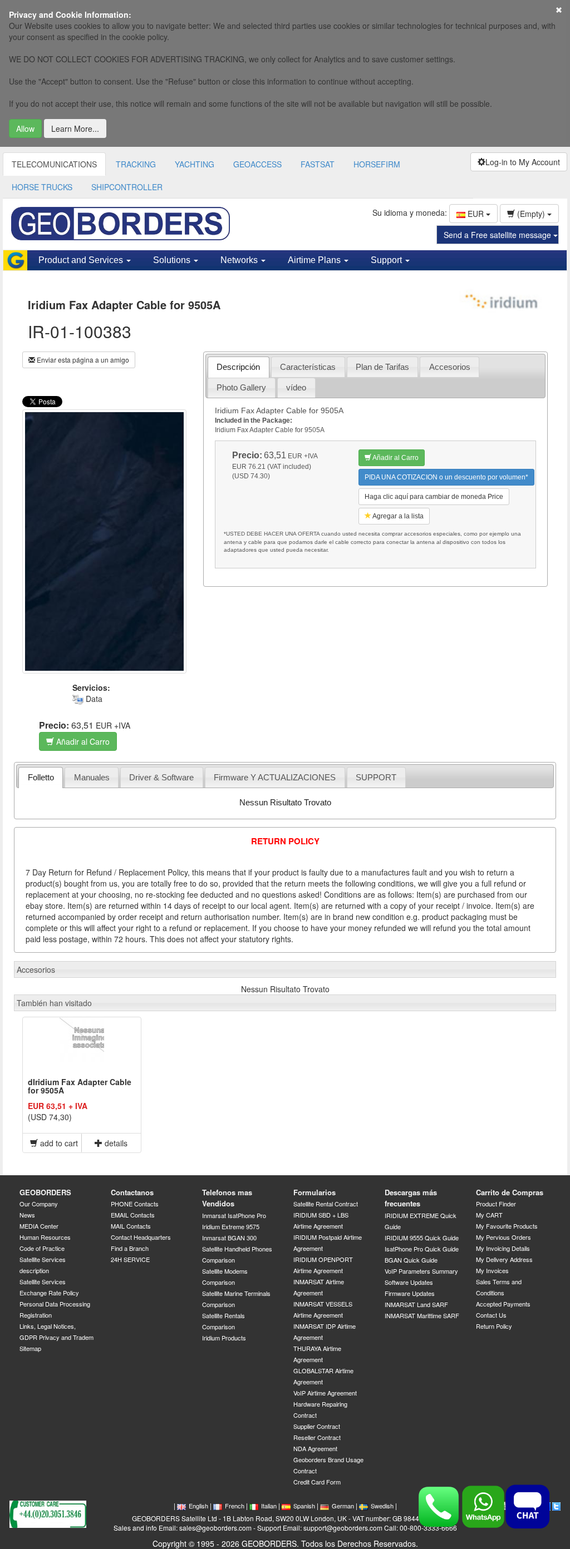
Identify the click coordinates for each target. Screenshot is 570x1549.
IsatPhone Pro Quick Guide (422, 1248)
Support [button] (387, 260)
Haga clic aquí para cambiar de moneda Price (434, 497)
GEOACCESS (257, 164)
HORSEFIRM (376, 164)
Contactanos (132, 1192)
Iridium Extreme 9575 (230, 1226)
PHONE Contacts (135, 1203)
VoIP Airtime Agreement (325, 1392)
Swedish (382, 1505)
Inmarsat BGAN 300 (229, 1237)
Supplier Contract (316, 1426)
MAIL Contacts (131, 1225)
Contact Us (491, 1314)
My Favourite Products (507, 1225)
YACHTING (194, 164)
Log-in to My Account (522, 161)
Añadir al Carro (82, 741)
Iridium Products (224, 1337)
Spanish (304, 1505)
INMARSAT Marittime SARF (422, 1315)
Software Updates (409, 1282)
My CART (489, 1214)
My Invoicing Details (503, 1248)
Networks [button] (240, 260)
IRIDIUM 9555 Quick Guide (422, 1237)
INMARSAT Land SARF (416, 1304)
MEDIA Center (38, 1225)
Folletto (41, 777)
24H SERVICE (130, 1259)
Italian (269, 1505)
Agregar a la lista (397, 516)
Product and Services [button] (81, 260)
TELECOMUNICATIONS (54, 164)
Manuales (92, 777)
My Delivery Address (504, 1259)
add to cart (58, 1143)
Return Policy (494, 1326)
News (27, 1214)
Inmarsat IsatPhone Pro (234, 1215)
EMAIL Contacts (133, 1214)
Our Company (38, 1203)
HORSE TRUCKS (42, 186)
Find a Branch (130, 1248)
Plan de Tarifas (382, 367)
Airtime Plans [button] (315, 260)
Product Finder (496, 1203)
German (343, 1505)
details (114, 1143)
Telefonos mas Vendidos (227, 1198)
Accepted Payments (503, 1303)
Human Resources (45, 1237)
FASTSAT (318, 164)
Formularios (314, 1192)
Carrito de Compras (509, 1192)
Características (308, 367)
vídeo (296, 387)
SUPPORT (376, 777)
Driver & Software (161, 777)
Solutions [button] (173, 260)
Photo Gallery (241, 387)
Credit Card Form (317, 1481)
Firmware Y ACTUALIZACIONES (275, 777)
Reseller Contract (317, 1437)
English (198, 1505)
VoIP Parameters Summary (421, 1270)
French (234, 1505)
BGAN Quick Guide (411, 1259)
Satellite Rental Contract (325, 1203)
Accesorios (449, 367)
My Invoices (492, 1270)
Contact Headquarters (141, 1237)
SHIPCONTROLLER (127, 186)
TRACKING (136, 164)
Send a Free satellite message (498, 234)
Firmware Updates (410, 1293)
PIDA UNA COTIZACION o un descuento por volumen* (446, 477)
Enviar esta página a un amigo (82, 359)
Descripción (238, 367)
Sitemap (30, 1348)
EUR (475, 213)
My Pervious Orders (503, 1237)
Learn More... (75, 128)
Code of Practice (42, 1248)
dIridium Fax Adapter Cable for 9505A (79, 1086)
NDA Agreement (315, 1448)
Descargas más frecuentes (411, 1198)
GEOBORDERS (45, 1192)
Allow (25, 128)
